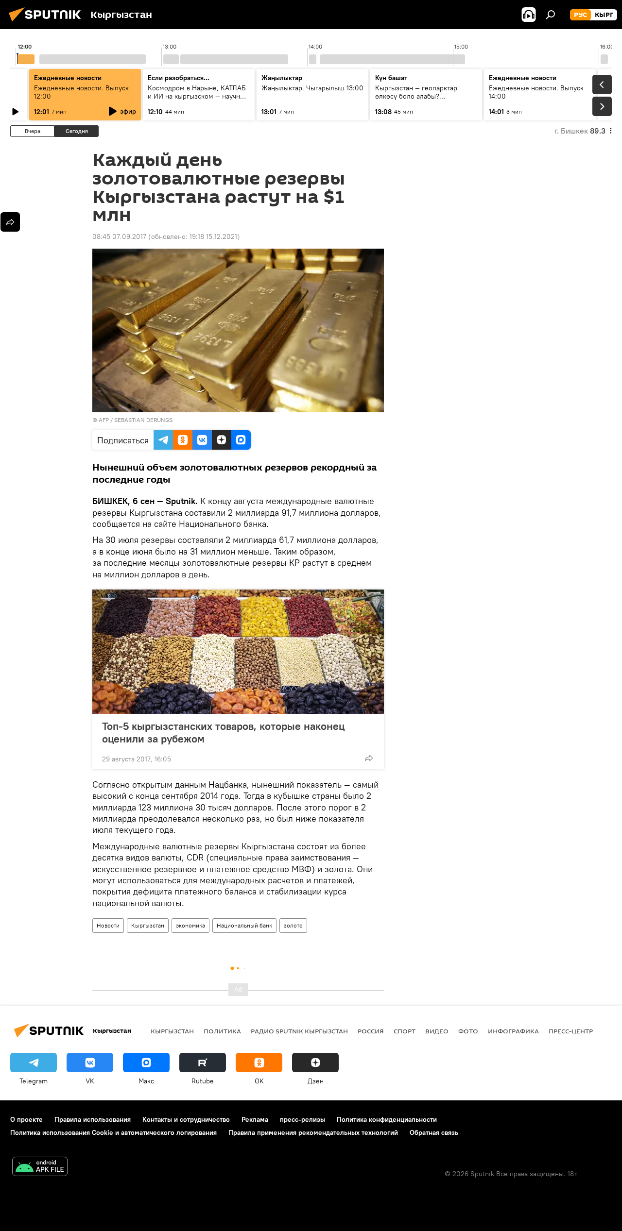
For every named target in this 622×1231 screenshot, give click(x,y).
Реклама (255, 1119)
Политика (222, 1031)
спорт (404, 1031)
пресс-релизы (302, 1119)
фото (468, 1031)
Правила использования (92, 1119)
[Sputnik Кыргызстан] (47, 22)
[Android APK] (40, 1168)
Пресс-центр (571, 1031)
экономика (190, 925)
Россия (371, 1031)
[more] (369, 758)
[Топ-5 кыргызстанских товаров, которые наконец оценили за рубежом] (238, 652)
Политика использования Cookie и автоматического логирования (113, 1132)
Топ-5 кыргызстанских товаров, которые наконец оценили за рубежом (223, 732)
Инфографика (513, 1031)
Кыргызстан (147, 925)
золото (293, 925)
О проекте (26, 1119)
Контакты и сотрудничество (186, 1119)
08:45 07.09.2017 (119, 236)
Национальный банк (244, 925)
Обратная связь (434, 1132)
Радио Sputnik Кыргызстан (299, 1031)
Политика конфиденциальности (387, 1119)
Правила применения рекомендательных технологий (313, 1132)
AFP (104, 419)
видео (437, 1031)
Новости (108, 925)
